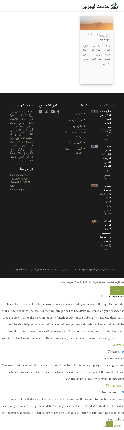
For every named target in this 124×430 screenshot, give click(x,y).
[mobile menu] (5, 5)
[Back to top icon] (109, 424)
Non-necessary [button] (115, 385)
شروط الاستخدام (59, 269)
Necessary (114, 352)
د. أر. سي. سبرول (73, 120)
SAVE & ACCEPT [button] (113, 426)
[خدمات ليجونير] (100, 5)
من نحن (78, 113)
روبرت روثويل (104, 34)
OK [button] (63, 282)
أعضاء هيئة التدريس (73, 151)
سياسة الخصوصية (21, 269)
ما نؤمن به (77, 126)
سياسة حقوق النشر (40, 269)
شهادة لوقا (105, 39)
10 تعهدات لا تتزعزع (73, 134)
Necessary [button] (118, 345)
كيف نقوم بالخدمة (74, 142)
